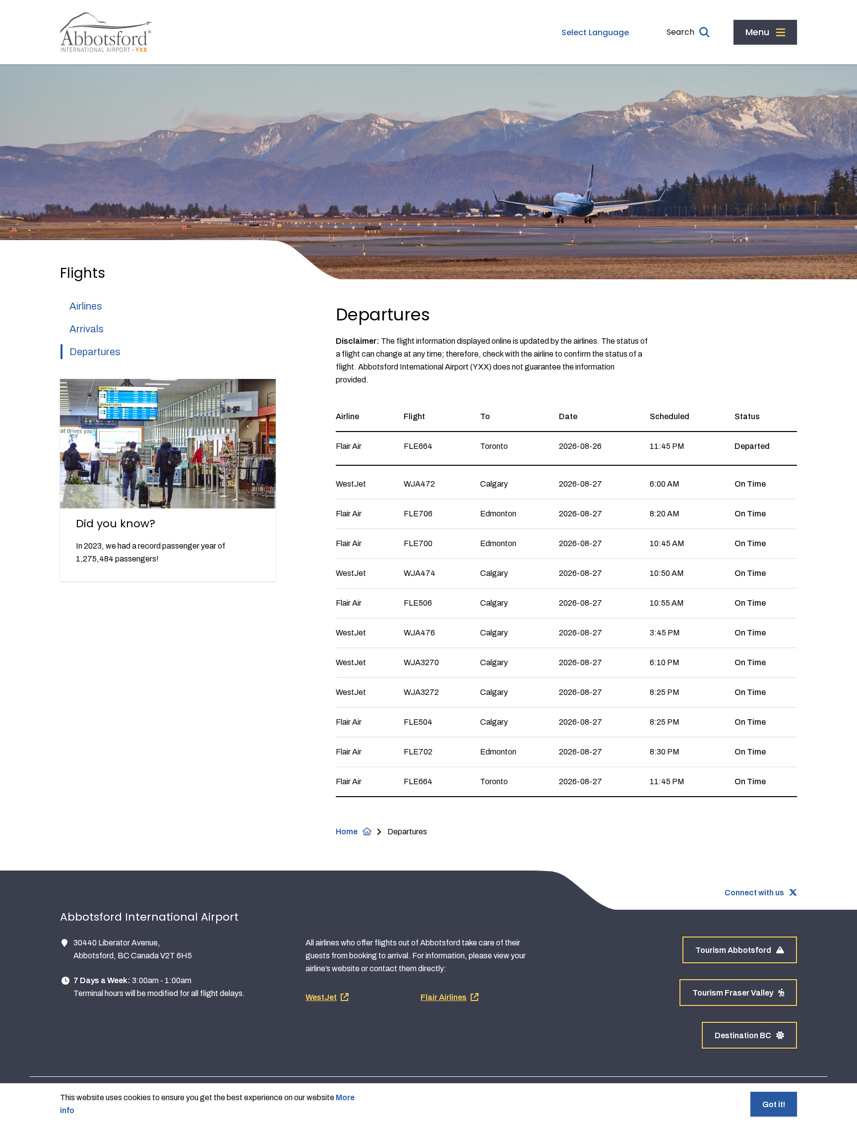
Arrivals (86, 328)
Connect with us (754, 892)
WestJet (321, 997)
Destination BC (743, 1035)
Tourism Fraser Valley (732, 993)
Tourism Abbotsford (733, 950)
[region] (566, 599)
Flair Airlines (444, 997)
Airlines (85, 306)
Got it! (773, 1104)
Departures (95, 351)
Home (347, 831)
